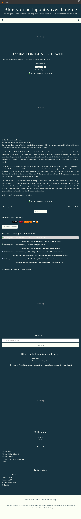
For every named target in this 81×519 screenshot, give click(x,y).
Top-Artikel (29, 505)
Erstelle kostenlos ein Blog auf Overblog (15, 505)
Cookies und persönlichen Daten (34, 508)
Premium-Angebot (69, 505)
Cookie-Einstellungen (49, 508)
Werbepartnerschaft (58, 505)
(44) (9, 482)
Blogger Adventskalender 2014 (13, 459)
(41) (5, 485)
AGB (50, 505)
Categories (29, 59)
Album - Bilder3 (7, 451)
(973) (9, 475)
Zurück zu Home (40, 211)
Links (4, 462)
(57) (7, 480)
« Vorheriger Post (8, 207)
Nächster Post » (73, 207)
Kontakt (36, 505)
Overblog (53, 500)
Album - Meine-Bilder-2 (10, 454)
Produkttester (40, 63)
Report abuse (43, 505)
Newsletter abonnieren (10, 226)
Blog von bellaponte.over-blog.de (40, 9)
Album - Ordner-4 (8, 457)
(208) (7, 477)
